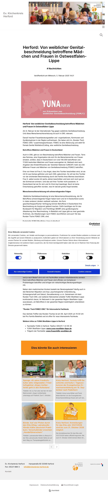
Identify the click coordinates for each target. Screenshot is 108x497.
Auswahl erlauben (54, 272)
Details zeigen (90, 265)
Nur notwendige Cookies (23, 272)
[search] (101, 35)
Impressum (34, 485)
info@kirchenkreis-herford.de (36, 467)
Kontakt (8, 471)
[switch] (42, 257)
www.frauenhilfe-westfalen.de (59, 331)
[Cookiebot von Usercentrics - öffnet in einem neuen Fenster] (90, 224)
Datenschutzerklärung (50, 485)
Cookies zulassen (84, 272)
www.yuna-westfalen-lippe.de (59, 328)
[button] (67, 26)
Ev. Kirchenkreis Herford (13, 15)
